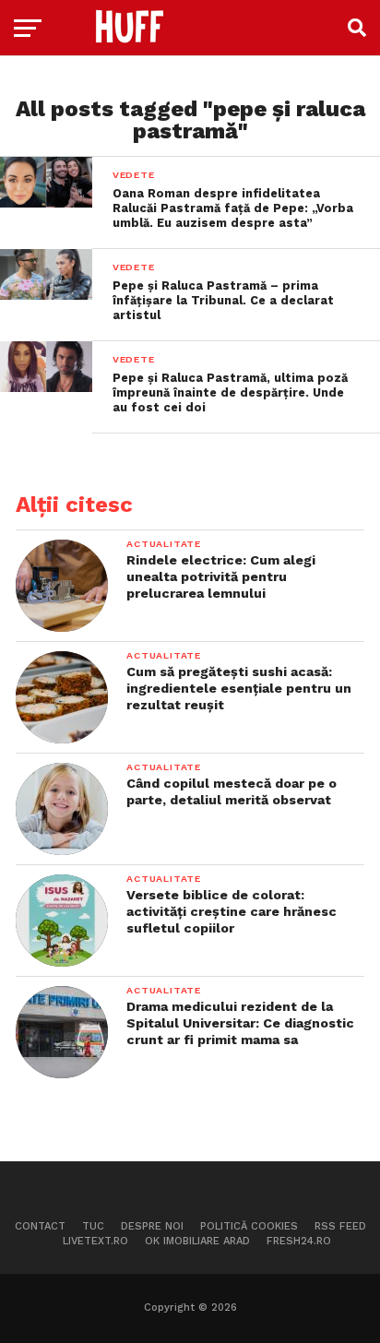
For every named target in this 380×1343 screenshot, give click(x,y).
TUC (93, 1226)
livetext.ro (95, 1241)
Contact (40, 1226)
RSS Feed (340, 1226)
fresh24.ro (299, 1241)
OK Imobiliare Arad (197, 1241)
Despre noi (152, 1226)
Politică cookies (249, 1226)
